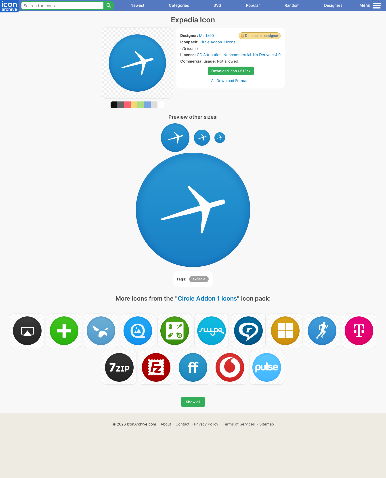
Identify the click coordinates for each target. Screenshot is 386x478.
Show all (193, 402)
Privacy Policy (206, 424)
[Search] (108, 5)
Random (292, 5)
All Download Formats (230, 80)
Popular (253, 5)
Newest (137, 5)
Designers (333, 5)
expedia (199, 279)
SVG (217, 5)
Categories (179, 5)
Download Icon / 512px (231, 71)
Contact (182, 424)
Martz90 (206, 35)
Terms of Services (239, 424)
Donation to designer (261, 36)
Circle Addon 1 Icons (217, 42)
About (166, 424)
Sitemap (266, 424)
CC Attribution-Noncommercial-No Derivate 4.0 (239, 55)
